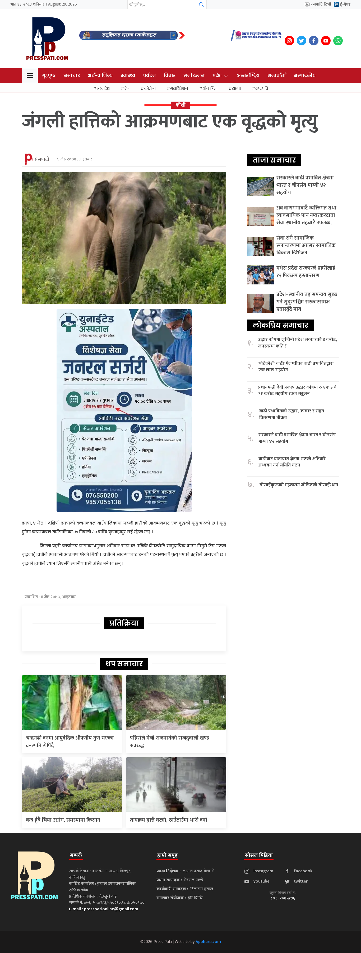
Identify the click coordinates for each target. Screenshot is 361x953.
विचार (169, 76)
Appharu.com (208, 941)
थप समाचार (124, 664)
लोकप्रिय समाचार (280, 325)
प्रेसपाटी (42, 160)
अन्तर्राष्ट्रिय (248, 76)
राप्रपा (236, 88)
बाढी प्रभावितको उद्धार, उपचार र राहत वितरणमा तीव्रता (291, 414)
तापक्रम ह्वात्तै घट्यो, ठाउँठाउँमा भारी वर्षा (168, 820)
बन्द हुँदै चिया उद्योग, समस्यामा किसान (63, 820)
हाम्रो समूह (167, 855)
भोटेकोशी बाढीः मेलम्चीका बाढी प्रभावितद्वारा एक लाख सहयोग (296, 366)
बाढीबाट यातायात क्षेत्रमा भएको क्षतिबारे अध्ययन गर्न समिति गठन (292, 462)
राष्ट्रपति (261, 88)
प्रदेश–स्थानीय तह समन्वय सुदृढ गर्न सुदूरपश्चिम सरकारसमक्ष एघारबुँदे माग (306, 302)
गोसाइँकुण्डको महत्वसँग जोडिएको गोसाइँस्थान (299, 485)
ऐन (126, 88)
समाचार (71, 76)
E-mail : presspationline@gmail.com (103, 909)
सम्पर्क (76, 855)
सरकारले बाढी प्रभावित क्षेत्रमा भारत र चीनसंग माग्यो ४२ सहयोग (305, 185)
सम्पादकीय (305, 76)
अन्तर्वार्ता (276, 76)
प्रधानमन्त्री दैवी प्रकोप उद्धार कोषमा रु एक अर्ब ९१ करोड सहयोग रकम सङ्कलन (297, 390)
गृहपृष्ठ (48, 76)
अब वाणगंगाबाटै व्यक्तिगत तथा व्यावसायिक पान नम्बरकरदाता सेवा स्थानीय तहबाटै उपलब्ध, (306, 215)
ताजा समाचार (274, 160)
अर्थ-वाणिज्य (100, 76)
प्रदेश (216, 76)
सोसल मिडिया (259, 855)
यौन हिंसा (209, 88)
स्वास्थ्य (128, 76)
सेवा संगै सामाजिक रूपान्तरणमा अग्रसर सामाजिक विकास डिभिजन (306, 245)
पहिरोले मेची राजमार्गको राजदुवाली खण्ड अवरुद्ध (169, 741)
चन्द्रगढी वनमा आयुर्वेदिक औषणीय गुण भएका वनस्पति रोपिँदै (70, 741)
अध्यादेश (103, 88)
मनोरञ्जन (194, 76)
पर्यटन (149, 76)
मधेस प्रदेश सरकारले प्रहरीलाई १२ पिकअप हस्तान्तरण (305, 272)
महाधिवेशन (179, 88)
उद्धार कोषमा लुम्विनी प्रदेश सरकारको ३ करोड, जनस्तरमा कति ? (297, 342)
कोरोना (150, 88)
